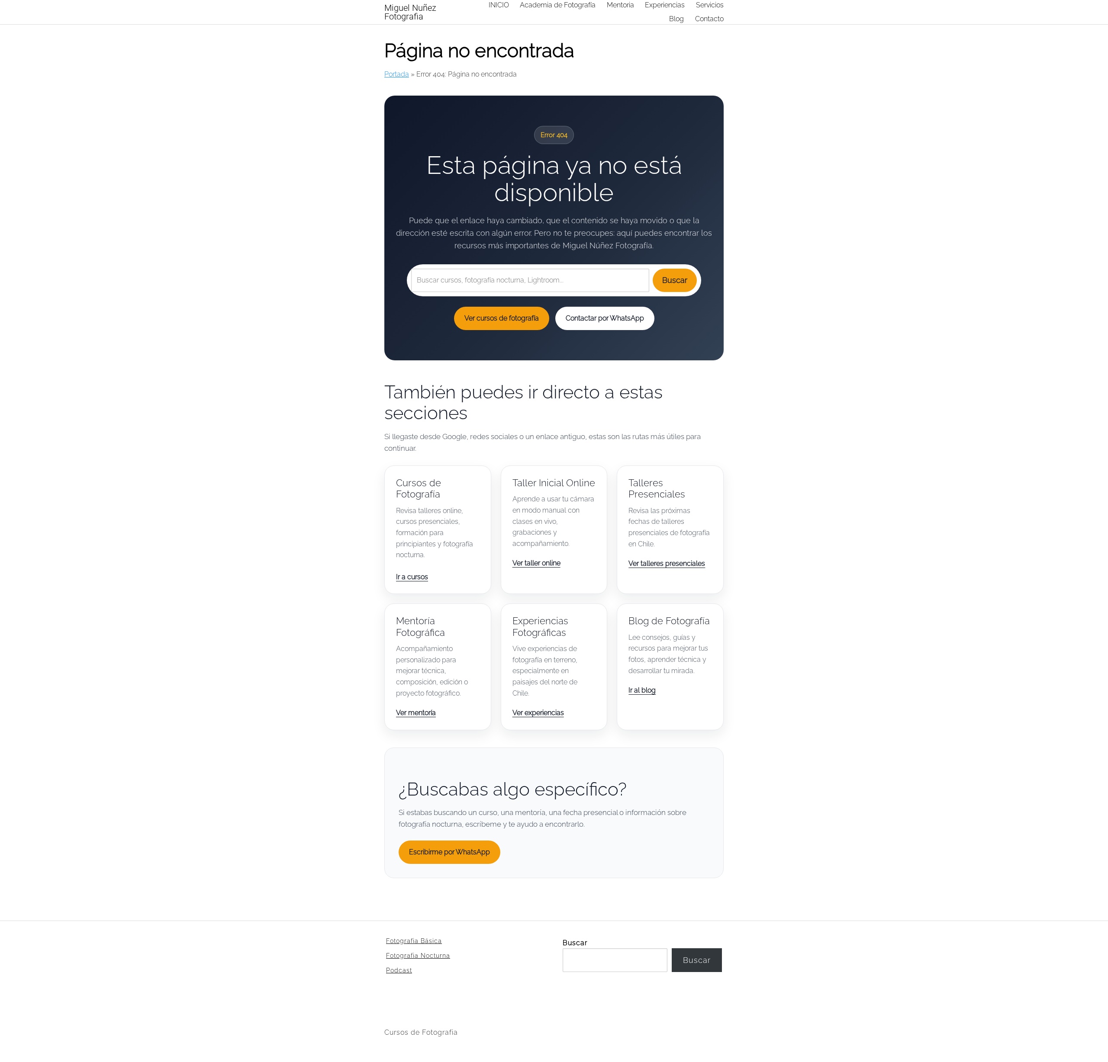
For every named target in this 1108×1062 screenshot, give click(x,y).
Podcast (399, 970)
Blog (676, 19)
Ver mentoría (416, 713)
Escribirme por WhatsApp (449, 852)
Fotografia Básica (414, 940)
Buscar (674, 280)
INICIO (499, 5)
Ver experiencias (538, 713)
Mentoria (620, 5)
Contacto (709, 19)
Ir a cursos (412, 577)
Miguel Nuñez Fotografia (410, 12)
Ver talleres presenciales (666, 563)
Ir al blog (642, 690)
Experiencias (665, 5)
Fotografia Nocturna (418, 955)
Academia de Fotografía (558, 5)
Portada (396, 74)
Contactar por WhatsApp (605, 318)
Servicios (710, 5)
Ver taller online (536, 563)
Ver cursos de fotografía (501, 318)
